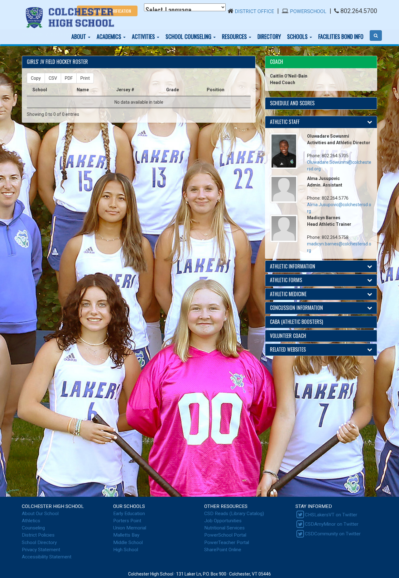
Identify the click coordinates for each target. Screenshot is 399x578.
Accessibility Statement (46, 557)
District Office (254, 11)
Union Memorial (129, 528)
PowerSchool (308, 11)
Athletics (31, 521)
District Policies (38, 535)
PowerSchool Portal (225, 535)
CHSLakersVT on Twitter (331, 515)
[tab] (321, 62)
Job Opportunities (223, 521)
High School (125, 549)
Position (215, 89)
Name (83, 89)
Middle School (128, 542)
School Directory (39, 542)
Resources (235, 36)
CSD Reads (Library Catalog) (234, 513)
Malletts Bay (126, 535)
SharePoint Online (222, 549)
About (79, 36)
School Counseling (189, 36)
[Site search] (376, 35)
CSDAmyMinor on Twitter (331, 524)
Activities (144, 36)
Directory (269, 36)
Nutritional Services (224, 528)
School (39, 89)
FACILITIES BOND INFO (340, 36)
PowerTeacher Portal (226, 542)
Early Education (129, 513)
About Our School (40, 513)
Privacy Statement (41, 549)
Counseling (33, 528)
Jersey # (125, 89)
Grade (172, 89)
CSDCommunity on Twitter (333, 534)
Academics (110, 36)
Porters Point (127, 521)
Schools (298, 36)
